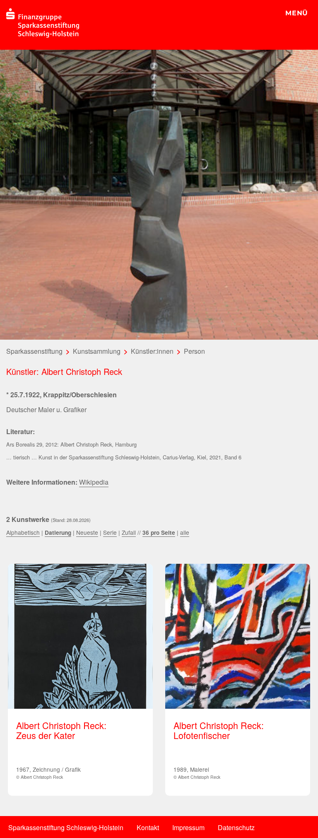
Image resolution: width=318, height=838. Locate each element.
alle (184, 532)
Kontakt (148, 827)
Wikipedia (93, 482)
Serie (110, 532)
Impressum (188, 827)
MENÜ (296, 13)
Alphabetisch (23, 532)
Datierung (58, 532)
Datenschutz (236, 827)
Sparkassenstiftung (34, 351)
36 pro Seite (158, 532)
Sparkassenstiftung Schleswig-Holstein (65, 827)
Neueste (87, 532)
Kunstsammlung (96, 351)
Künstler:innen (152, 351)
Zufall (129, 532)
